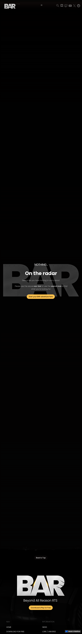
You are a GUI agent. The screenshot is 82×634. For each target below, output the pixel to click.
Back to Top (41, 557)
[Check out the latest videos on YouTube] (70, 6)
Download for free (15, 631)
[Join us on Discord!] (62, 6)
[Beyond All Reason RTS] (10, 5)
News (44, 627)
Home (8, 627)
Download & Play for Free (41, 607)
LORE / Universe (49, 631)
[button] (41, 5)
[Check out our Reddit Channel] (78, 6)
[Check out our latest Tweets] (74, 6)
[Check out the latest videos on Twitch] (66, 6)
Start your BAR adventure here (41, 296)
